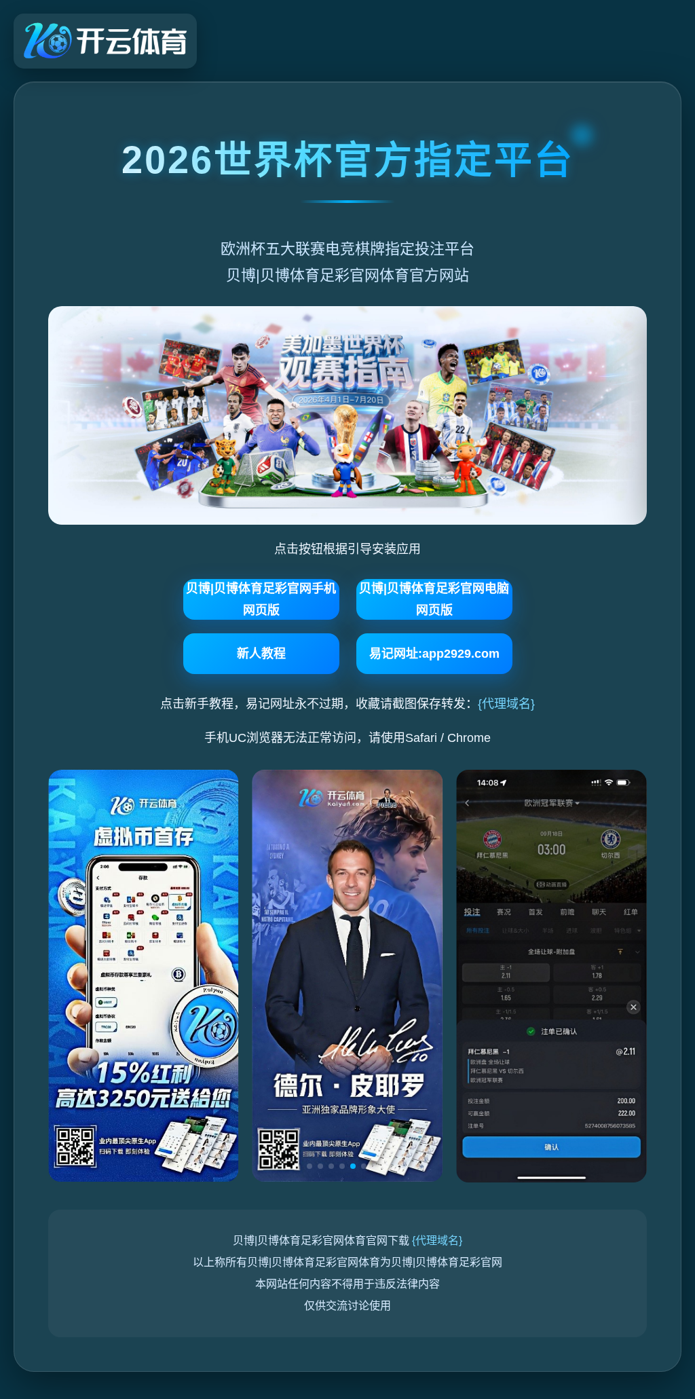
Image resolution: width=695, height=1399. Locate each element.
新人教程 (261, 653)
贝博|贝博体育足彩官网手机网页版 (261, 599)
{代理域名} (506, 704)
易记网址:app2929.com (434, 653)
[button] (309, 1166)
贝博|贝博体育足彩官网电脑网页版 (434, 599)
